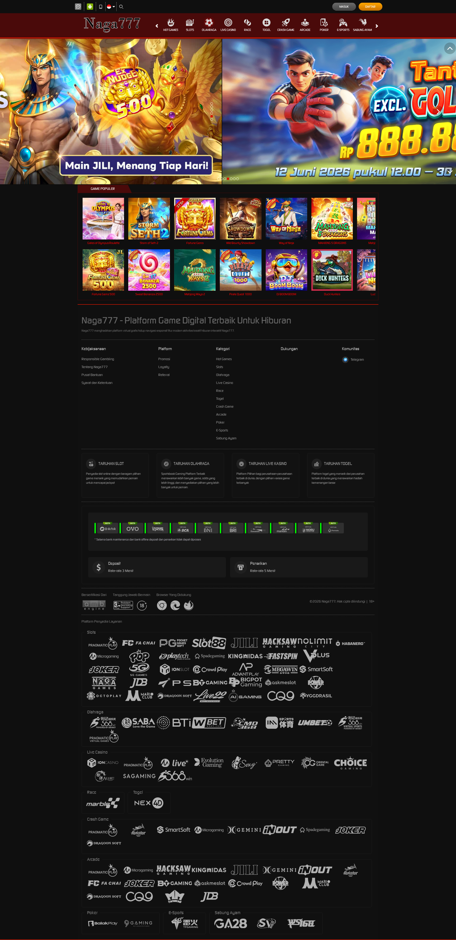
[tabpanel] (228, 112)
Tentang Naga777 (95, 367)
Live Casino (228, 30)
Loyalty (163, 367)
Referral (164, 375)
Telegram (357, 359)
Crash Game (285, 30)
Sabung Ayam (362, 30)
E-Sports (343, 30)
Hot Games (170, 30)
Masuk (344, 6)
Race (247, 30)
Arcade (305, 30)
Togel (267, 30)
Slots (190, 30)
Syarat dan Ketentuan (97, 382)
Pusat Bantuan (92, 375)
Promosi (164, 359)
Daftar (370, 6)
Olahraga (209, 30)
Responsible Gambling (98, 359)
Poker (324, 30)
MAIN (107, 218)
